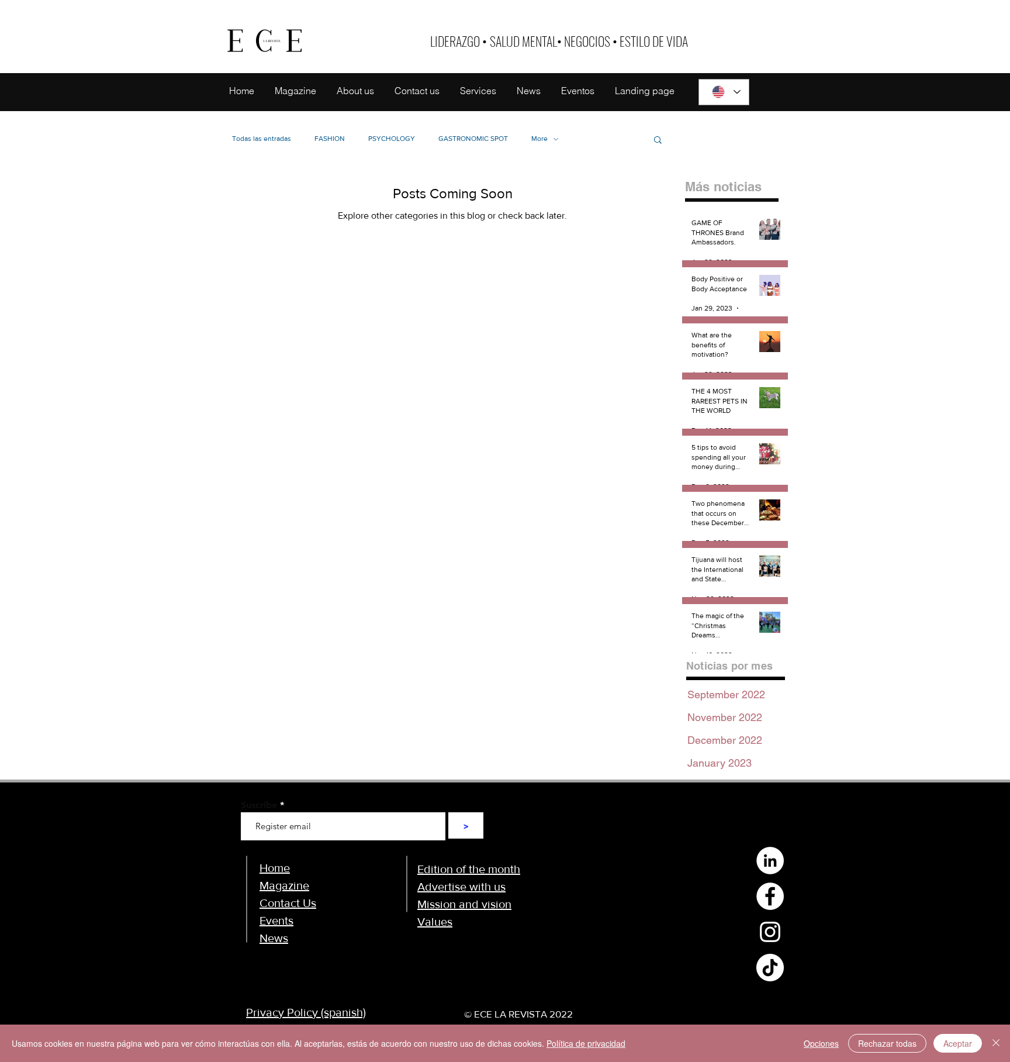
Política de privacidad (585, 1043)
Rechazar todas (887, 1043)
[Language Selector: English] (723, 92)
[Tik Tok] (770, 967)
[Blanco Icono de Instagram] (770, 932)
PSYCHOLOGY (391, 139)
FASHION (329, 139)
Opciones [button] (821, 1043)
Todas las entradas (261, 139)
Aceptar (957, 1043)
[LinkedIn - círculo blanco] (770, 860)
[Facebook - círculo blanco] (770, 896)
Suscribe (259, 805)
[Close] (996, 1043)
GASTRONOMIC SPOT (473, 139)
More (539, 139)
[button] (657, 141)
